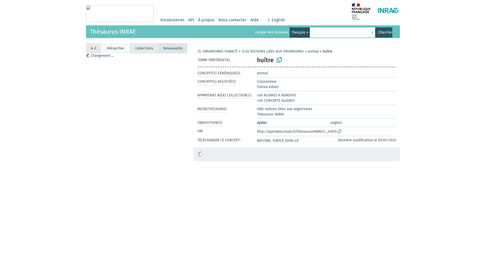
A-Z (93, 48)
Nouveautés (173, 48)
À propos (206, 20)
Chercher (385, 32)
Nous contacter (232, 20)
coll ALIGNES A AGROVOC (277, 95)
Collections (144, 48)
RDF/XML (264, 141)
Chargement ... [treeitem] (102, 56)
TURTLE (278, 141)
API (191, 20)
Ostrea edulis (268, 87)
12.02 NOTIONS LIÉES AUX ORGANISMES (272, 51)
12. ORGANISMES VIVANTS (217, 51)
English (278, 20)
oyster (262, 123)
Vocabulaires (172, 20)
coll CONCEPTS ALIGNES (276, 100)
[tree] (136, 163)
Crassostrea (266, 81)
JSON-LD (292, 141)
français (298, 32)
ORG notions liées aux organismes (284, 109)
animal (313, 51)
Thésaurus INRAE (113, 31)
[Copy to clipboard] (279, 60)
